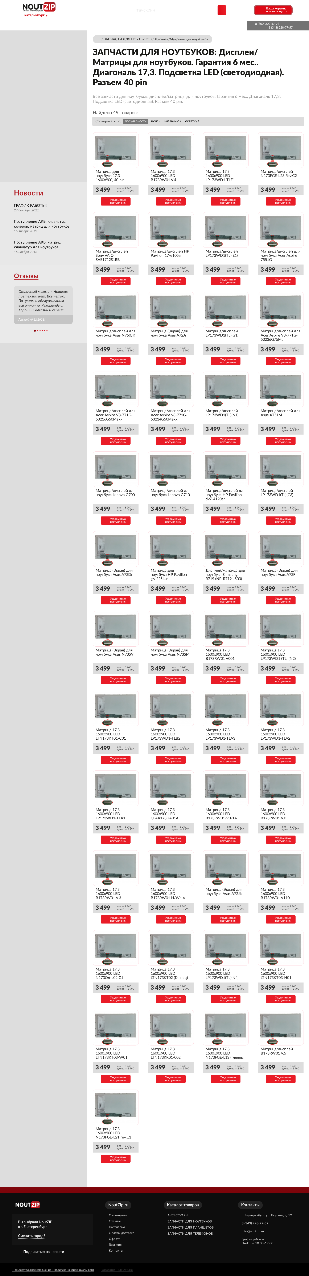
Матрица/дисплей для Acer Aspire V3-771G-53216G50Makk (115, 415)
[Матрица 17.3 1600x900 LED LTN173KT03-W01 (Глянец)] (115, 1028)
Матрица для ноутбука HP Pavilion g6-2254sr (169, 575)
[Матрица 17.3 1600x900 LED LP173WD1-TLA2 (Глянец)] (280, 709)
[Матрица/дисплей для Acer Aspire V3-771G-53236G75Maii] (280, 310)
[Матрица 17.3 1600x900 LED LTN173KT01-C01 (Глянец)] (115, 709)
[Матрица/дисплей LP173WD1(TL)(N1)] (225, 389)
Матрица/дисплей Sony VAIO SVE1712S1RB (112, 256)
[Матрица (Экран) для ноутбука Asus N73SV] (115, 629)
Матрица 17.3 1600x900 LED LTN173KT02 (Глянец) (169, 974)
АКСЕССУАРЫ (178, 1215)
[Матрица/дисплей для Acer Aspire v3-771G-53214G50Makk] (170, 389)
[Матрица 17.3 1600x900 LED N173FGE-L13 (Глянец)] (225, 1028)
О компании (74, 25)
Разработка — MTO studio (117, 1270)
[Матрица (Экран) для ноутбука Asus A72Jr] (170, 310)
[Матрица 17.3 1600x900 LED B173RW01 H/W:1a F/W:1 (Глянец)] (170, 868)
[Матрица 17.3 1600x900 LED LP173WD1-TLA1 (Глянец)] (115, 788)
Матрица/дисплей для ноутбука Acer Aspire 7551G (280, 256)
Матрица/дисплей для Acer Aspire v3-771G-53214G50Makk (170, 415)
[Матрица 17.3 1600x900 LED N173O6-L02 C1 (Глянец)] (115, 948)
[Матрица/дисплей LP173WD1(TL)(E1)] (225, 230)
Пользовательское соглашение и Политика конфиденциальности (53, 1270)
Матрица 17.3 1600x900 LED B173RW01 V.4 (163, 176)
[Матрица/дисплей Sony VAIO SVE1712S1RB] (115, 230)
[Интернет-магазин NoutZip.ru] (99, 39)
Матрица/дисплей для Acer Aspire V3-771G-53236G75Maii (280, 335)
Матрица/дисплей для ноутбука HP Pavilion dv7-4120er (225, 495)
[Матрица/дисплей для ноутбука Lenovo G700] (115, 469)
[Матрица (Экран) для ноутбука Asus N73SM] (170, 629)
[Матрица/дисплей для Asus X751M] (280, 389)
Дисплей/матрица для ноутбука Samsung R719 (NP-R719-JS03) (225, 575)
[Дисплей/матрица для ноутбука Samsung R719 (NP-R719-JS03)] (225, 549)
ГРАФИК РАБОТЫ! (30, 206)
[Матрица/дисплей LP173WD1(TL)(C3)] (280, 469)
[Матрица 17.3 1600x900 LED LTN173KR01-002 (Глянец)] (170, 1028)
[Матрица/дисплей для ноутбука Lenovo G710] (170, 469)
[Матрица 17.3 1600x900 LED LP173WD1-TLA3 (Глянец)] (225, 709)
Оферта (114, 1239)
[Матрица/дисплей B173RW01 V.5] (280, 1028)
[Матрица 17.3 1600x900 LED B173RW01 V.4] (170, 150)
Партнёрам (124, 25)
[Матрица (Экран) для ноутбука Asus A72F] (280, 549)
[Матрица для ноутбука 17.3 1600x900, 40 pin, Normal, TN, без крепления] (115, 150)
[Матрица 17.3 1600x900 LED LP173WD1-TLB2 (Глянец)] (170, 709)
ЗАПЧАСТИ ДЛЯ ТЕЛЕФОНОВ (190, 1233)
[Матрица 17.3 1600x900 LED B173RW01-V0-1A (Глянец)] (225, 788)
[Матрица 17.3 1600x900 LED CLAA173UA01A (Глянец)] (170, 788)
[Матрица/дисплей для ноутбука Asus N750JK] (115, 310)
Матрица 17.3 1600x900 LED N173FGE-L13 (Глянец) (225, 1053)
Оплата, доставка (155, 25)
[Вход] (242, 10)
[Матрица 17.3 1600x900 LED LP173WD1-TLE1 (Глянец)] (225, 150)
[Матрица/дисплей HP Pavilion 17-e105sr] (170, 230)
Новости (28, 193)
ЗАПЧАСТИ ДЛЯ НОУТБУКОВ (190, 1221)
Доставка (100, 25)
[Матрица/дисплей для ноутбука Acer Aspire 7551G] (280, 230)
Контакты (208, 25)
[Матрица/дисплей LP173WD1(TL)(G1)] (225, 310)
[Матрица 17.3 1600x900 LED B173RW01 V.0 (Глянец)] (280, 788)
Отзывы (26, 276)
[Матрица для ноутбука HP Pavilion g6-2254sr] (170, 549)
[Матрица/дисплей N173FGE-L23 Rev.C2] (280, 150)
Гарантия (184, 25)
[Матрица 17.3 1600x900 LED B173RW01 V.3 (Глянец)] (115, 868)
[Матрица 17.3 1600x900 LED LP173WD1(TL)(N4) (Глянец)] (225, 948)
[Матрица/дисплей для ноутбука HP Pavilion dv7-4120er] (225, 469)
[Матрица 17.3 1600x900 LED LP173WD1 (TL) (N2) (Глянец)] (280, 629)
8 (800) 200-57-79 (267, 23)
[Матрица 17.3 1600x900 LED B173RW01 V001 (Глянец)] (225, 629)
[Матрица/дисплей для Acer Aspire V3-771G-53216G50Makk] (115, 389)
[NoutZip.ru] (39, 10)
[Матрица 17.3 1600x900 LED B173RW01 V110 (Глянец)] (280, 868)
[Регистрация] (250, 10)
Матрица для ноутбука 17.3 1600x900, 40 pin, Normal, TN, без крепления (110, 180)
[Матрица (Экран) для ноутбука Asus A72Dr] (115, 549)
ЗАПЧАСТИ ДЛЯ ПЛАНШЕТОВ (191, 1227)
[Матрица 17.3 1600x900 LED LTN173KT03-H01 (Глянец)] (280, 948)
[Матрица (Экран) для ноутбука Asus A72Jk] (225, 868)
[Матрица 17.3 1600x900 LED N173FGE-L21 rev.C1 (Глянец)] (115, 1107)
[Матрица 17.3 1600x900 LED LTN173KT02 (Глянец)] (170, 948)
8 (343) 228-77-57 (281, 27)
